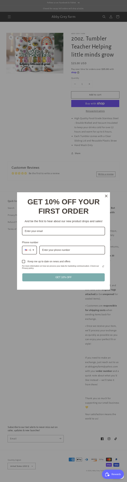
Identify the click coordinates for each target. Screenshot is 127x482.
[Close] (106, 196)
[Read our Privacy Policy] (103, 266)
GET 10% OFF (63, 277)
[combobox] (29, 250)
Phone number (30, 242)
